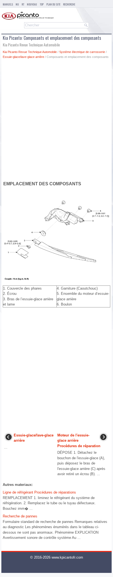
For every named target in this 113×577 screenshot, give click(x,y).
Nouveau (32, 4)
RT (23, 4)
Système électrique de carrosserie (82, 52)
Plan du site (53, 4)
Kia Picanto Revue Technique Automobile (30, 52)
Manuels (8, 4)
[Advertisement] (56, 121)
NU (17, 4)
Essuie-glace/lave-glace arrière (23, 56)
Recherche (69, 4)
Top (42, 4)
